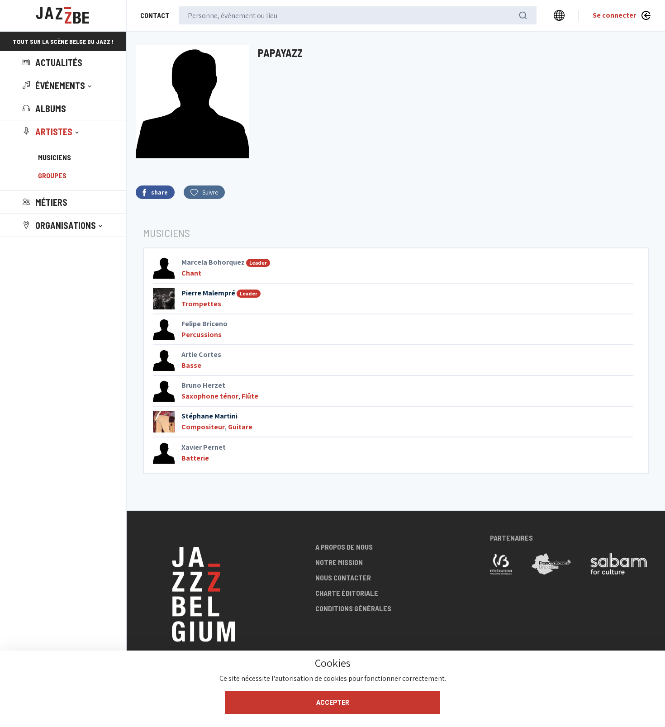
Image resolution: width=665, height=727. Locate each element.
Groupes (52, 175)
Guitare (240, 427)
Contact (155, 15)
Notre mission (339, 562)
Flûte (250, 396)
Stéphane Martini (209, 416)
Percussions (201, 334)
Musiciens (54, 157)
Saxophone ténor (209, 396)
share (159, 192)
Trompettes (201, 304)
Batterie (195, 458)
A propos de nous (344, 546)
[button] (58, 85)
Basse (191, 365)
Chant (191, 273)
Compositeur (203, 427)
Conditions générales (353, 608)
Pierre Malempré (208, 293)
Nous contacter (343, 577)
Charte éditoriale (346, 593)
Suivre (210, 192)
